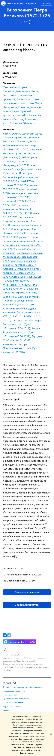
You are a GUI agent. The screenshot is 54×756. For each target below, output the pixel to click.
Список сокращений (27, 592)
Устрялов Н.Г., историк (20, 173)
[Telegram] (9, 635)
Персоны (8, 129)
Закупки (6, 710)
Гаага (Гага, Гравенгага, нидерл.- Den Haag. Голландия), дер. (22, 119)
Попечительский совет (13, 702)
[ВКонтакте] (5, 635)
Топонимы (9, 83)
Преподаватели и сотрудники (16, 698)
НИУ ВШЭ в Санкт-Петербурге (21, 3)
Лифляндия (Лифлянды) (23, 123)
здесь (19, 730)
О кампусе (9, 682)
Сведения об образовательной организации (22, 687)
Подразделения (10, 695)
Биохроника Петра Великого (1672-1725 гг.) (27, 15)
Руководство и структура (14, 691)
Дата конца (10, 72)
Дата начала (10, 62)
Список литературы (27, 604)
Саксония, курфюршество (18, 87)
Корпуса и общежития (12, 706)
